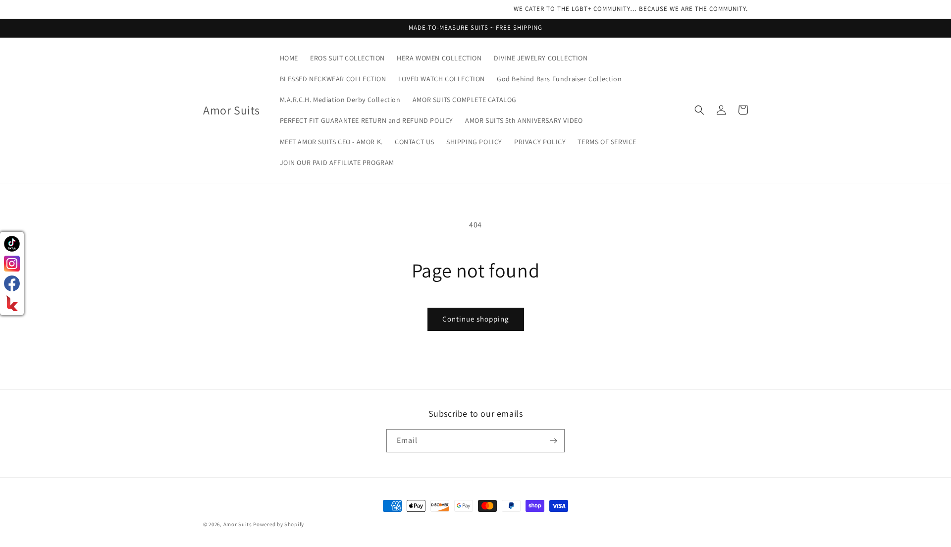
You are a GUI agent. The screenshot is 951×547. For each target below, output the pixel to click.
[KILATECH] (12, 303)
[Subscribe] (553, 440)
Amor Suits (237, 524)
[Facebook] (12, 283)
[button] (699, 110)
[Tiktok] (12, 244)
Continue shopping (475, 319)
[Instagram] (12, 264)
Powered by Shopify (278, 524)
